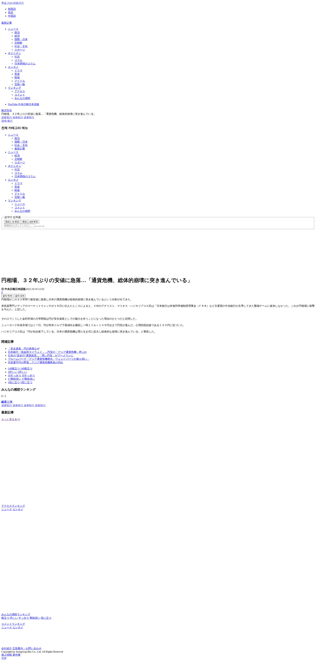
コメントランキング (13, 624)
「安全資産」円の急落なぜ (24, 348)
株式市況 (6, 110)
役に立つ (46, 617)
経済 (17, 35)
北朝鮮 (18, 42)
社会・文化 (21, 46)
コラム (18, 60)
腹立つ (5, 617)
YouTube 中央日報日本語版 (23, 104)
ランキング (14, 87)
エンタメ (13, 67)
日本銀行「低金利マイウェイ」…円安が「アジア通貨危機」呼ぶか (47, 352)
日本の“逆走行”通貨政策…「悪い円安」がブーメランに (40, 355)
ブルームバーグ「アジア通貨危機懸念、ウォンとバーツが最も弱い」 (49, 359)
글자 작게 (7, 296)
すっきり (23, 617)
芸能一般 (19, 84)
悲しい (14, 617)
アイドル (19, 80)
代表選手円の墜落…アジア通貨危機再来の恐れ (35, 362)
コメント (19, 94)
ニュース (13, 29)
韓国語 (12, 9)
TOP (3, 658)
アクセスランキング (13, 505)
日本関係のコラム (25, 63)
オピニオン (14, 53)
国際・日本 (21, 39)
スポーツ (19, 49)
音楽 (17, 74)
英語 (10, 12)
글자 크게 (19, 296)
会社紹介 (6, 648)
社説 (17, 56)
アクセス (19, 91)
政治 (17, 32)
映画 (17, 77)
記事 (7, 401)
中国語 (12, 16)
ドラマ (18, 70)
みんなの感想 (22, 98)
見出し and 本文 (30, 221)
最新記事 (6, 22)
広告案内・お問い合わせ (27, 648)
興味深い (35, 617)
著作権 (16, 654)
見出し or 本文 (12, 221)
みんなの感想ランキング (15, 614)
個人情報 (6, 654)
